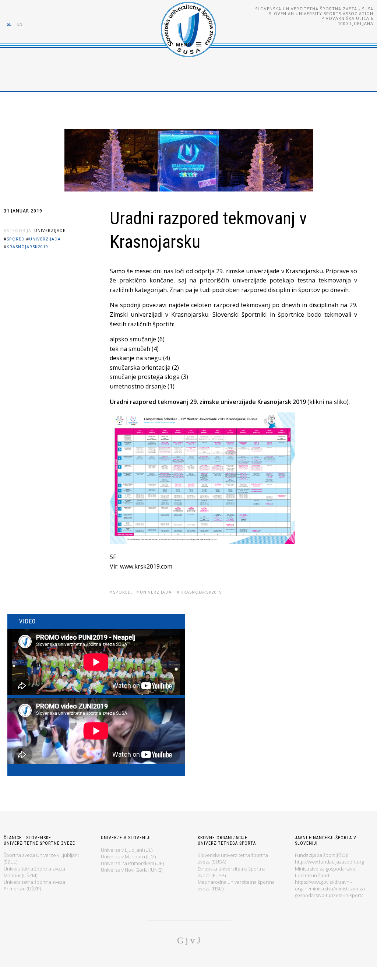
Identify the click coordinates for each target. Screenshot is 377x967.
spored (16, 239)
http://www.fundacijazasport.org (329, 861)
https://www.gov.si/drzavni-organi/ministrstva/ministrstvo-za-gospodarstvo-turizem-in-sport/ (330, 889)
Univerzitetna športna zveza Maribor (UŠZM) (34, 872)
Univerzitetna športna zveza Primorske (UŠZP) (34, 885)
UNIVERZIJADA (45, 239)
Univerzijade (50, 230)
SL (9, 24)
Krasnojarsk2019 (27, 246)
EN (19, 24)
